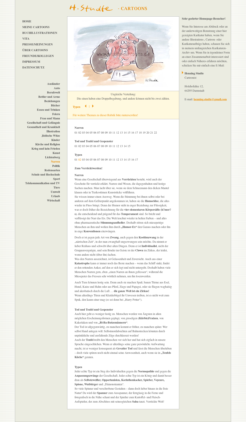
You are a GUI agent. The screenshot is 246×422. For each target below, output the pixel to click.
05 (91, 132)
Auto (57, 88)
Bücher (55, 105)
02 (80, 132)
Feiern (56, 114)
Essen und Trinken (48, 109)
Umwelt (55, 192)
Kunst (56, 153)
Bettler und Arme (49, 97)
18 (141, 132)
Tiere (56, 187)
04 (88, 132)
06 (95, 132)
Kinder (55, 140)
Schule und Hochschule (46, 174)
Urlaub (55, 196)
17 (137, 132)
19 (144, 132)
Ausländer (53, 84)
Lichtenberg (52, 157)
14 (126, 132)
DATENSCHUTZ (33, 67)
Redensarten (52, 170)
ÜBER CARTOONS (35, 50)
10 (110, 132)
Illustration (53, 131)
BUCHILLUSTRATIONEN (39, 33)
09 (107, 132)
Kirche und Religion (47, 144)
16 (133, 132)
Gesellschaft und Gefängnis (43, 122)
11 (114, 132)
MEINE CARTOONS (36, 27)
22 (156, 132)
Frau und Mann (50, 118)
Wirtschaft (53, 200)
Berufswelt (53, 92)
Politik (56, 166)
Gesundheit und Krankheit (43, 127)
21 (152, 132)
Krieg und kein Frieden (46, 148)
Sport (56, 179)
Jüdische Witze (51, 135)
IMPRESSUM (31, 61)
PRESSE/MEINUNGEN (37, 44)
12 (118, 132)
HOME (26, 21)
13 (122, 132)
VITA (26, 38)
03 (84, 132)
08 (103, 132)
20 (148, 132)
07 (99, 132)
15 (129, 132)
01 (76, 132)
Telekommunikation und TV (42, 183)
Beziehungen (52, 101)
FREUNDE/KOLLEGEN (38, 56)
